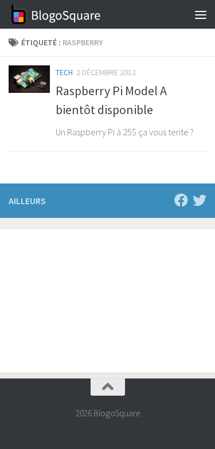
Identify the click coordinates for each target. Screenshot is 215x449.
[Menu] (200, 14)
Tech (64, 72)
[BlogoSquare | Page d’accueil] (71, 14)
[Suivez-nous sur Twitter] (199, 200)
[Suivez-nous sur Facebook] (181, 200)
